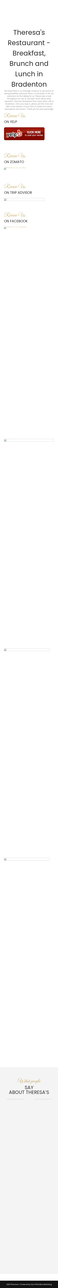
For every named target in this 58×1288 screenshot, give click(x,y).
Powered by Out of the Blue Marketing (36, 1284)
